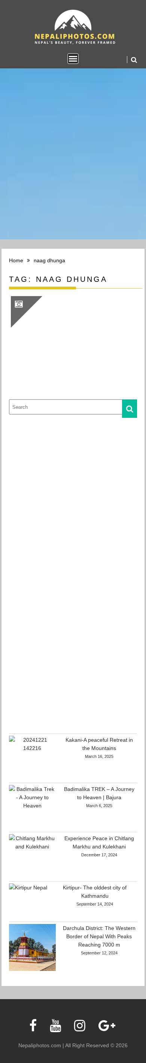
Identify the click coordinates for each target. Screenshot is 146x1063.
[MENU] (73, 58)
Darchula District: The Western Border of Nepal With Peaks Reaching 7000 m (99, 936)
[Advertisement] (73, 495)
